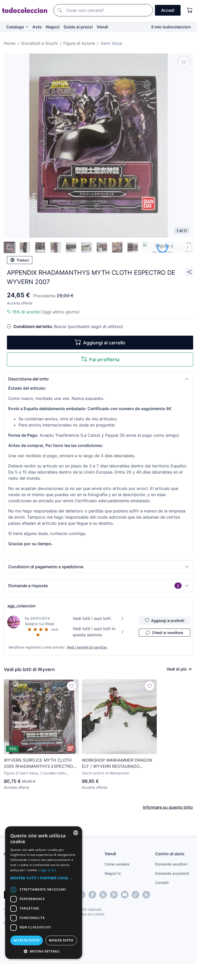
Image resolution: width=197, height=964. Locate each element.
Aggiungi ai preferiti (167, 620)
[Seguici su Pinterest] (114, 895)
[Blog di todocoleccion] (146, 895)
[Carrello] (190, 10)
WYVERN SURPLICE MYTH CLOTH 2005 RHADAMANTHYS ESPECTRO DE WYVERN (38, 763)
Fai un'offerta (104, 359)
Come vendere (117, 864)
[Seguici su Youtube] (125, 895)
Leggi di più (47, 870)
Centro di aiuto (169, 853)
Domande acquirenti (172, 873)
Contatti (162, 882)
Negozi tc (113, 873)
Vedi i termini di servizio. (87, 647)
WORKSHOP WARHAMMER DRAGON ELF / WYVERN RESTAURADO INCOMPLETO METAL (117, 763)
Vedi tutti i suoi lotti (92, 618)
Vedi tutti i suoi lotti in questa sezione (94, 631)
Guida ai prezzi (78, 26)
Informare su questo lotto (168, 807)
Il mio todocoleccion (171, 26)
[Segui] (184, 62)
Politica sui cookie (89, 914)
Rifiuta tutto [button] (61, 940)
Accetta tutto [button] (27, 940)
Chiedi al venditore (167, 632)
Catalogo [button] (15, 26)
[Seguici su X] (103, 895)
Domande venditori (171, 864)
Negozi (53, 26)
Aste (37, 26)
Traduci (22, 260)
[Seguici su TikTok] (135, 895)
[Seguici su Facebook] (92, 895)
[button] (98, 379)
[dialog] (43, 892)
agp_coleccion (21, 605)
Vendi (102, 26)
